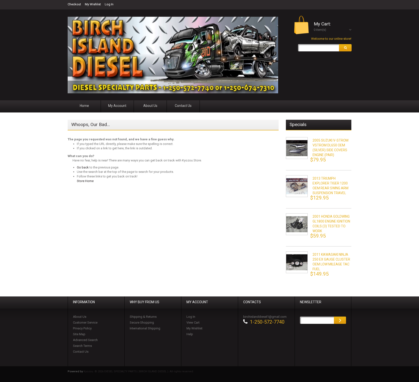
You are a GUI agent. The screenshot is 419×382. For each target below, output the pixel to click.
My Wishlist (93, 4)
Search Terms (82, 346)
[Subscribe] (340, 320)
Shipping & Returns (143, 316)
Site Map (79, 334)
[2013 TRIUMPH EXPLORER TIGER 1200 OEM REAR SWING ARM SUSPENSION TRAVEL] (297, 186)
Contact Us (81, 351)
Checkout (74, 4)
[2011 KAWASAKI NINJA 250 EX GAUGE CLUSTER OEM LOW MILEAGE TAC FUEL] (297, 262)
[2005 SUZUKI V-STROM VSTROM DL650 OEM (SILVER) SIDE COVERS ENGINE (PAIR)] (297, 148)
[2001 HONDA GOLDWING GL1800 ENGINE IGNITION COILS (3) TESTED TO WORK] (297, 224)
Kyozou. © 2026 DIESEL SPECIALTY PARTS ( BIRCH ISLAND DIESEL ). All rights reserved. (139, 371)
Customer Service (85, 322)
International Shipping (145, 328)
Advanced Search (85, 340)
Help (189, 334)
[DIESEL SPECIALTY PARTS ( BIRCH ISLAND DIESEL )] (173, 55)
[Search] (345, 47)
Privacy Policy (82, 328)
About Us (79, 316)
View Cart (193, 322)
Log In (109, 4)
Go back (83, 167)
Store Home (85, 181)
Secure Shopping (142, 322)
